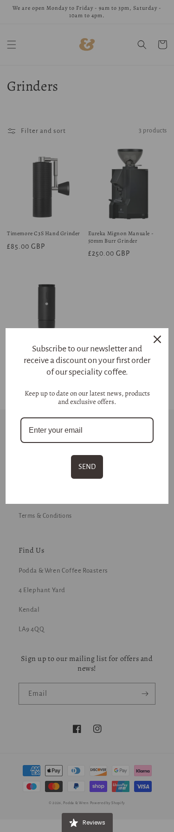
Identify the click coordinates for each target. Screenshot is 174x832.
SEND (87, 466)
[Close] (157, 339)
